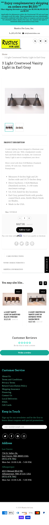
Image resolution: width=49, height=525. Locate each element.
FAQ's (4, 402)
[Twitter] (5, 436)
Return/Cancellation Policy (14, 386)
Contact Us (7, 395)
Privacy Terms (8, 382)
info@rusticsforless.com (32, 33)
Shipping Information (13, 269)
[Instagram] (24, 436)
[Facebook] (11, 436)
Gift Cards (6, 405)
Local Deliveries (9, 398)
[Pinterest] (17, 436)
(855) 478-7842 (16, 33)
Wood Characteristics (14, 263)
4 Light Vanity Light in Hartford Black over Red (12, 314)
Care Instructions (15, 256)
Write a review (24, 353)
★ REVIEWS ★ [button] (47, 264)
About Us (6, 376)
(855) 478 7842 (9, 458)
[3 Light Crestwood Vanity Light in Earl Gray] (24, 100)
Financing (6, 392)
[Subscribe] (44, 427)
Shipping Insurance (11, 389)
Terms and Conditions (12, 379)
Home (4, 54)
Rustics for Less (27, 508)
